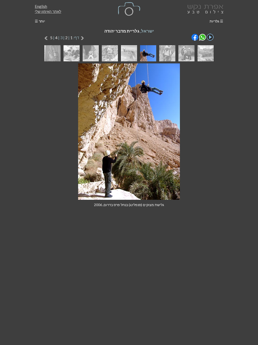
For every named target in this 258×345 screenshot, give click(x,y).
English (41, 6)
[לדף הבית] (204, 8)
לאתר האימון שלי (48, 11)
